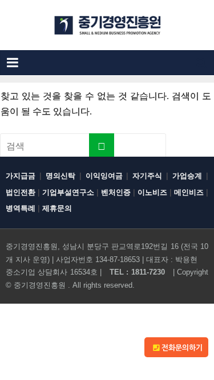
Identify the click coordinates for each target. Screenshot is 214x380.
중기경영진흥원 (40, 285)
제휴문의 (57, 208)
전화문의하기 (181, 348)
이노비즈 (152, 192)
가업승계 (187, 175)
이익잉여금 (104, 175)
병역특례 (20, 208)
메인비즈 (189, 192)
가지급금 (20, 175)
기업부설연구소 (68, 192)
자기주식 (147, 175)
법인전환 (20, 192)
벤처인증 (116, 192)
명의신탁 (60, 175)
